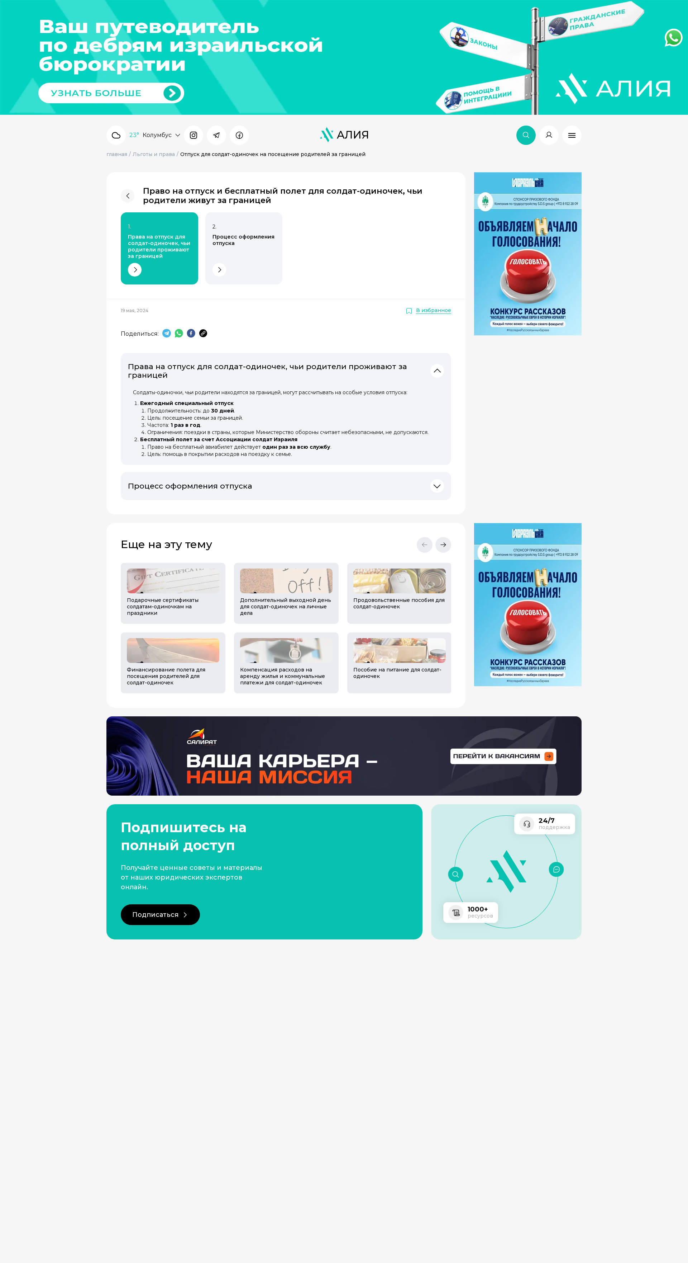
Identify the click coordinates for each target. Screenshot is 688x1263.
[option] (168, 628)
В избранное (433, 310)
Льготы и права (154, 154)
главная (116, 154)
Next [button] (443, 545)
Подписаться (155, 915)
